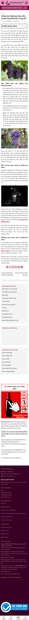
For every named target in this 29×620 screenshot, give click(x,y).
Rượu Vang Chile (7, 355)
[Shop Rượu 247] (14, 2)
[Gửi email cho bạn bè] (16, 267)
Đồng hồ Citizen (5, 534)
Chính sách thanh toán (6, 520)
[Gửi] (25, 7)
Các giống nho (6, 317)
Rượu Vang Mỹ (6, 365)
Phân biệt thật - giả (5, 497)
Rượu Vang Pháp (7, 352)
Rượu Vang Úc (6, 362)
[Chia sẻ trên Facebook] (10, 267)
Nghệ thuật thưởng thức (9, 320)
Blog (3, 295)
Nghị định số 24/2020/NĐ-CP (15, 450)
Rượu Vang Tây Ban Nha (9, 368)
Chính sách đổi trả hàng (7, 516)
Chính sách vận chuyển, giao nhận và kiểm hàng (13, 513)
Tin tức (3, 13)
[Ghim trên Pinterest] (19, 267)
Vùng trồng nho (6, 314)
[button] (26, 3)
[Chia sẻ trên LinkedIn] (21, 267)
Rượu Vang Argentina (8, 371)
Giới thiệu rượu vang (8, 292)
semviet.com (16, 21)
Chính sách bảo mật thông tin (8, 510)
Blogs (3, 311)
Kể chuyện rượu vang (8, 289)
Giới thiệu (3, 503)
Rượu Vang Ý (6, 359)
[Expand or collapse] (26, 26)
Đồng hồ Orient (5, 530)
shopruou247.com (10, 476)
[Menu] (2, 3)
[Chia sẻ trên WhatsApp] (7, 267)
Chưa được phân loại (8, 298)
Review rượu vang (7, 304)
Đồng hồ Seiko (4, 537)
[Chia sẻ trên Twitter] (13, 267)
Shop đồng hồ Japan (6, 527)
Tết (3, 307)
